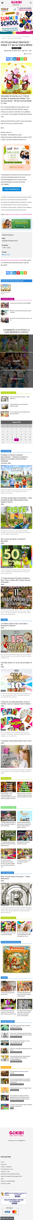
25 (7, 439)
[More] (25, 59)
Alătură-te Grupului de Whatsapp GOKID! (11, 1176)
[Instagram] (12, 1145)
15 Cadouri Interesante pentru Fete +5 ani (16, 741)
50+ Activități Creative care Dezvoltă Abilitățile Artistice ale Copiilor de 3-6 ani (24, 934)
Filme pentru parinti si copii (17, 1075)
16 (30, 434)
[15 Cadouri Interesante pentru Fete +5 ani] (16, 756)
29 (12, 429)
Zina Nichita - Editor (6, 463)
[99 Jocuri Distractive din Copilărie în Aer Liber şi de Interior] (5, 414)
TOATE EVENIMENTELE (12, 189)
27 (3, 429)
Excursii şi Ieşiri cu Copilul (7, 487)
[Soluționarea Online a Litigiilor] (16, 1201)
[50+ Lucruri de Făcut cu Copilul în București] (16, 556)
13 (16, 434)
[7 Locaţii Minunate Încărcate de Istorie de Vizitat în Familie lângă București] (8, 835)
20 (16, 437)
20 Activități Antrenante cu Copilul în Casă (20, 1088)
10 (3, 434)
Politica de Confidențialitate (8, 1181)
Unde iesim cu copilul (8, 807)
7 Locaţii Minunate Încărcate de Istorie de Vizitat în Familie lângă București (8, 843)
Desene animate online (16, 1029)
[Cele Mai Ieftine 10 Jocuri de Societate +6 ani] (16, 680)
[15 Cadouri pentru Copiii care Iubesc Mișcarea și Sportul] (16, 641)
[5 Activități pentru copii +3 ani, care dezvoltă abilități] (8, 926)
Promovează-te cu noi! (7, 1169)
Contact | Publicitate (6, 1166)
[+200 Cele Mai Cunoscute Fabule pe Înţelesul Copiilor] (5, 406)
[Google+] (8, 1145)
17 (3, 437)
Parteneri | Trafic (5, 1171)
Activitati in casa (14, 1090)
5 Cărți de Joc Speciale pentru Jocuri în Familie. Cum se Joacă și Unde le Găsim (16, 703)
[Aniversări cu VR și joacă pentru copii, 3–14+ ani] (5, 320)
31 (21, 429)
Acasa (2, 1162)
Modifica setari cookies (7, 1218)
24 (3, 439)
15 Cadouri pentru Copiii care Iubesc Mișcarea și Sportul (14, 625)
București (28, 54)
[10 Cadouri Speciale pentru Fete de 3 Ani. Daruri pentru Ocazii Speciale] (24, 986)
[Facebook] (7, 59)
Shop (2, 1178)
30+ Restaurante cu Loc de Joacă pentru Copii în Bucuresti (24, 862)
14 (21, 434)
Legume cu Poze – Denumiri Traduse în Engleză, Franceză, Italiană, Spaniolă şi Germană (24, 795)
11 (7, 434)
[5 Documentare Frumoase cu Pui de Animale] (5, 1073)
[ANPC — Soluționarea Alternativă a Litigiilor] (16, 1194)
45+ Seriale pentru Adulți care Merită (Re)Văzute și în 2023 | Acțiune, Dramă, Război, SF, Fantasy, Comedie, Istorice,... (20, 1097)
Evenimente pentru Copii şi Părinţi (13, 36)
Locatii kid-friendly (7, 299)
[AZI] (16, 343)
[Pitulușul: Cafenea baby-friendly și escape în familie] (5, 312)
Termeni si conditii (5, 1183)
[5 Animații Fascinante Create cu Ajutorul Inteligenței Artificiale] (5, 1027)
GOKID (2, 504)
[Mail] (20, 1145)
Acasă (3, 36)
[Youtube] (18, 1149)
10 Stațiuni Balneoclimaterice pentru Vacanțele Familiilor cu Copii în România (8, 824)
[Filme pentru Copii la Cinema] (6, 287)
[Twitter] (11, 59)
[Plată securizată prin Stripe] (10, 1210)
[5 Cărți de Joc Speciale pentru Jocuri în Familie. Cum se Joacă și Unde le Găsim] (16, 719)
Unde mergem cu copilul (7, 567)
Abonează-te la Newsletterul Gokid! (12, 260)
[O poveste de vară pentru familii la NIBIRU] (5, 305)
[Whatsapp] (21, 59)
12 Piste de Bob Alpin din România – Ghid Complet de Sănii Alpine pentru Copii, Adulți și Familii (16, 500)
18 (7, 437)
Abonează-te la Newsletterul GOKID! (10, 1174)
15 (25, 434)
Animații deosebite (8, 1021)
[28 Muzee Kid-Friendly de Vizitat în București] (24, 835)
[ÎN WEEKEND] (16, 361)
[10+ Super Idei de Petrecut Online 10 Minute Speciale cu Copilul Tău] (5, 1106)
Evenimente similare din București (12, 281)
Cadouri (3, 651)
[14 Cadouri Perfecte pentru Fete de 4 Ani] (8, 986)
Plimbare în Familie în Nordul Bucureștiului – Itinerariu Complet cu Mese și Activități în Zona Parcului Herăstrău (14, 458)
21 (21, 437)
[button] (31, 3)
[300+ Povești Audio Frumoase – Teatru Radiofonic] (5, 399)
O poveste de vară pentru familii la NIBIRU (20, 303)
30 (16, 429)
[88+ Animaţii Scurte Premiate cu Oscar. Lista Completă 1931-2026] (5, 1043)
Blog (12, 1108)
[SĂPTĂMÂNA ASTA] (16, 379)
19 (12, 437)
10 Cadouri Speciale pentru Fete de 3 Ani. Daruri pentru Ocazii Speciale (24, 994)
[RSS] (28, 1145)
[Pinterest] (18, 59)
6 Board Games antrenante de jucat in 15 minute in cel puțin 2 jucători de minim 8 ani (8, 1012)
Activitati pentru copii (8, 393)
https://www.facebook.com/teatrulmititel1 (18, 214)
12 (12, 434)
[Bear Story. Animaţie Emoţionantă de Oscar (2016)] (5, 1050)
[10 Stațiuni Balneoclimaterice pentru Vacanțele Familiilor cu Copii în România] (8, 816)
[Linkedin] (14, 59)
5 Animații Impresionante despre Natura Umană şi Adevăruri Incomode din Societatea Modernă (20, 1058)
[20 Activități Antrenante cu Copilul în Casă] (5, 1090)
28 (7, 429)
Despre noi (3, 1164)
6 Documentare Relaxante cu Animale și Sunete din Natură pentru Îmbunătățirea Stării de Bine (20, 1080)
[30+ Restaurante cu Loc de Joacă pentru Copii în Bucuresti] (24, 853)
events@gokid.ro (21, 1140)
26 (12, 439)
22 (25, 437)
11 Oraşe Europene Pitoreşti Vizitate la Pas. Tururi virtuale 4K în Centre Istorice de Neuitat (15, 580)
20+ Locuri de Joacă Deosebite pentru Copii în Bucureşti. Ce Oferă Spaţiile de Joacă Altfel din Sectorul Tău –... (8, 864)
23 (30, 437)
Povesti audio (5, 904)
